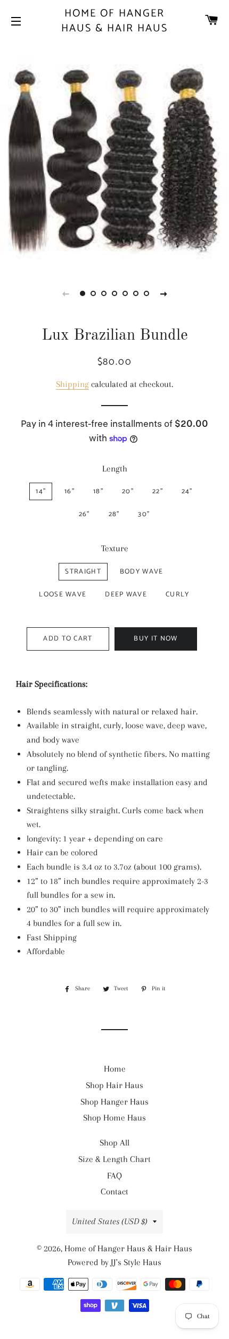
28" (114, 514)
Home (115, 1069)
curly (178, 594)
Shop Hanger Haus (114, 1102)
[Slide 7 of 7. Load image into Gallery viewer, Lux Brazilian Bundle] (146, 293)
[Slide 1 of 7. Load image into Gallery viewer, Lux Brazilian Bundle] (82, 293)
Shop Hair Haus (114, 1085)
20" (128, 491)
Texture (114, 548)
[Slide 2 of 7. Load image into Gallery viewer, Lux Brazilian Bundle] (93, 293)
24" (187, 491)
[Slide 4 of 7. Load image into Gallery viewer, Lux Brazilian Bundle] (114, 293)
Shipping (72, 384)
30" (144, 514)
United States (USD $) (110, 1221)
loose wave (62, 594)
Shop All (114, 1143)
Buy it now (155, 638)
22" (157, 491)
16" (69, 491)
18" (98, 491)
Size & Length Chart (114, 1159)
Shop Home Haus (114, 1118)
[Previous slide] (65, 293)
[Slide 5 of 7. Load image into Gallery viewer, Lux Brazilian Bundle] (125, 293)
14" (41, 491)
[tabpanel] (114, 154)
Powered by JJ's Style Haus (114, 1262)
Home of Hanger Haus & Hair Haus (114, 21)
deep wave (126, 594)
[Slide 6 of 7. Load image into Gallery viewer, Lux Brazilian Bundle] (135, 293)
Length (114, 469)
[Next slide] (163, 293)
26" (84, 514)
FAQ (114, 1175)
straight (83, 571)
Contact (114, 1191)
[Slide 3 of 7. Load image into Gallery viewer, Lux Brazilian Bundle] (104, 293)
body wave (141, 571)
